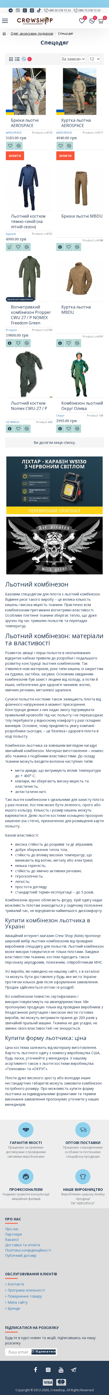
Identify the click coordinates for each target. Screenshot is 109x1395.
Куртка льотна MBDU (76, 309)
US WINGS (12, 422)
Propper (11, 330)
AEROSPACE (14, 132)
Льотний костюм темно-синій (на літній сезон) (28, 221)
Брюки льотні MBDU (82, 216)
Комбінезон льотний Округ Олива (82, 406)
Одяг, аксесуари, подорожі (32, 33)
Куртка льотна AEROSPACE (76, 123)
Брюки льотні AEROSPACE (25, 123)
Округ (60, 415)
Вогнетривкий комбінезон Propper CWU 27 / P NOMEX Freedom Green (31, 314)
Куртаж (11, 234)
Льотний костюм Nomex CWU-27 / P (29, 406)
